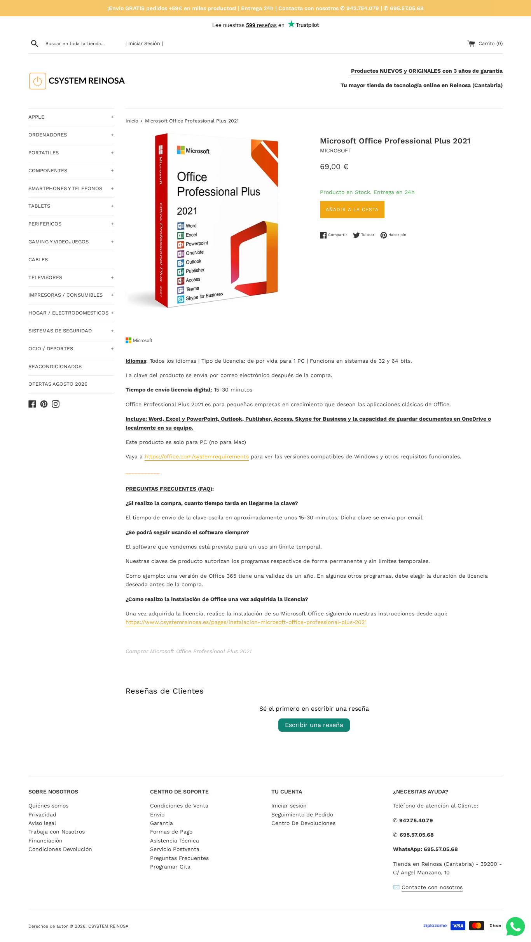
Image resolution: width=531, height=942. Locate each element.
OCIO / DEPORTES (71, 348)
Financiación (45, 840)
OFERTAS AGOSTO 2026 (57, 384)
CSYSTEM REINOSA (108, 926)
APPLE (71, 117)
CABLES (38, 259)
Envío (157, 814)
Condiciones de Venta (179, 805)
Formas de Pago (171, 831)
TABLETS (71, 206)
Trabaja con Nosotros (56, 831)
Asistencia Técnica (174, 840)
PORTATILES (71, 153)
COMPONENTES (71, 170)
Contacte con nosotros (432, 887)
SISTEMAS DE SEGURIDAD (71, 331)
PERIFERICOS (71, 224)
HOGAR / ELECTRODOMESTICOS (71, 313)
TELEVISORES (71, 277)
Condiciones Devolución (60, 849)
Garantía (161, 823)
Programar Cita (170, 866)
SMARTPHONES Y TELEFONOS (71, 188)
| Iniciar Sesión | (144, 43)
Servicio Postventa (174, 849)
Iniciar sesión (289, 805)
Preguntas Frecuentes (179, 858)
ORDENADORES (71, 135)
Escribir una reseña (314, 725)
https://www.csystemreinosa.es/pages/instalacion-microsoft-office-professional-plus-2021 (246, 622)
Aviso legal (42, 823)
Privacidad (42, 814)
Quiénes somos (48, 805)
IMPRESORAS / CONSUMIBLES (71, 295)
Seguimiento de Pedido (302, 814)
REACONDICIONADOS (55, 366)
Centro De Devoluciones (303, 823)
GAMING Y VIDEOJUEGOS (71, 242)
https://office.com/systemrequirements (197, 456)
